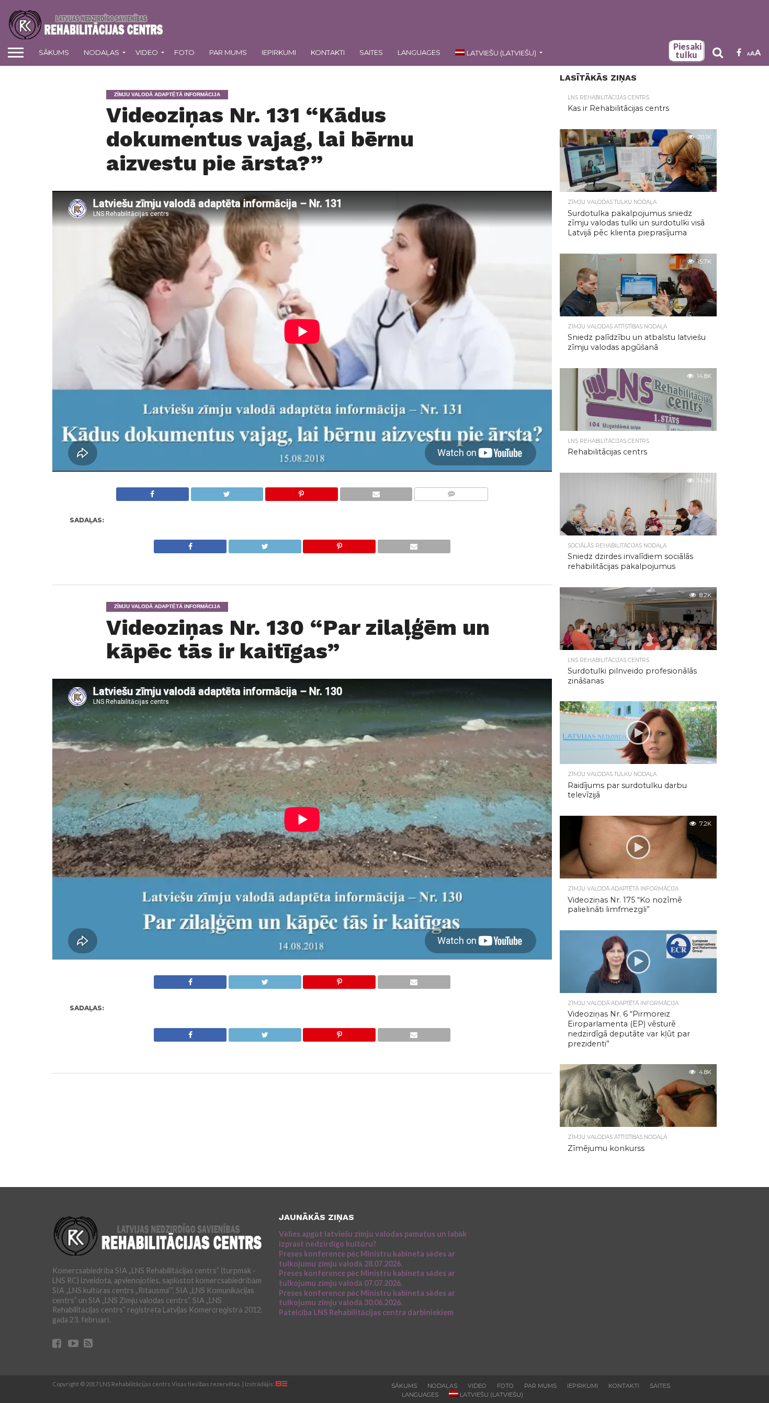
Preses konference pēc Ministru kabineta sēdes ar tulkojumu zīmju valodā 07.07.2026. (367, 1278)
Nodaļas (101, 52)
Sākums (54, 52)
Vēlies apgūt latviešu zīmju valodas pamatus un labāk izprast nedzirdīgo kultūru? (373, 1238)
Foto (184, 52)
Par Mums (228, 52)
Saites (371, 52)
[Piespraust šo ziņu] (301, 491)
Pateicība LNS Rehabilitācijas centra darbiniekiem (366, 1312)
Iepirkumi (279, 52)
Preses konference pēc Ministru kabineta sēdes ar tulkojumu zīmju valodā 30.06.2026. (367, 1297)
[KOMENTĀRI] (451, 491)
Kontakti (328, 52)
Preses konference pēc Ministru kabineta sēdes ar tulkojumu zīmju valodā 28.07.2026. (367, 1258)
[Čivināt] (227, 491)
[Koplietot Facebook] (152, 491)
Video (146, 52)
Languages (419, 52)
